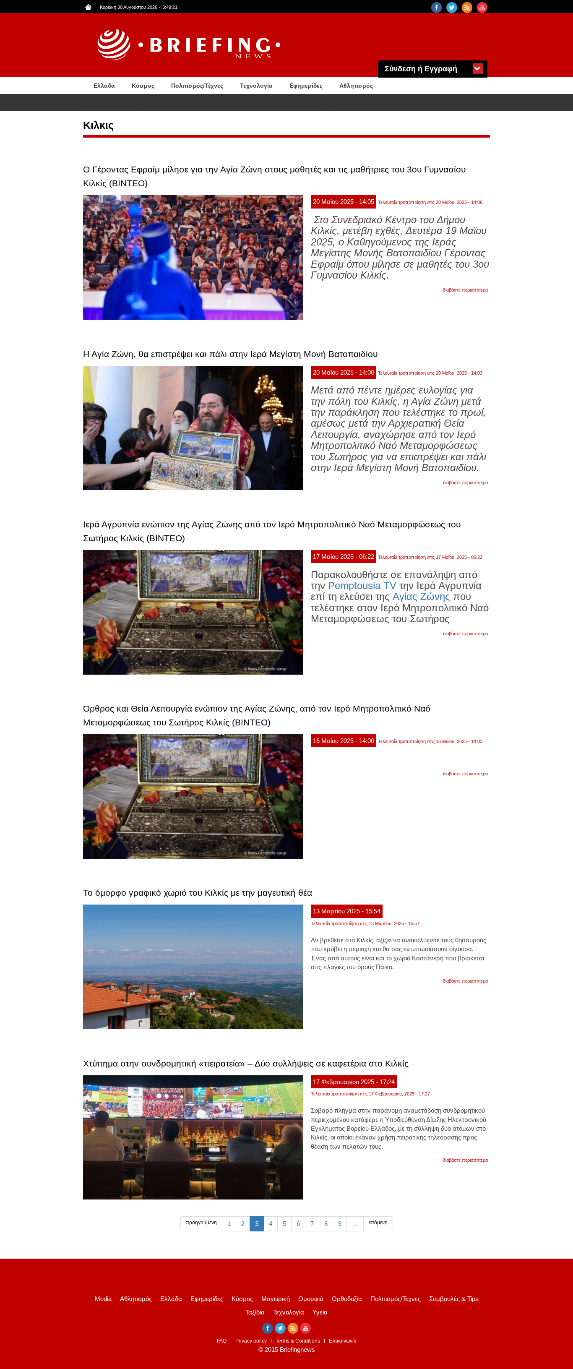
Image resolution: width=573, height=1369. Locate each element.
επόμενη (378, 1223)
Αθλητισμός (356, 85)
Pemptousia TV (362, 585)
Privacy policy (251, 1341)
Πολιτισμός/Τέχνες (197, 85)
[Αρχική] (190, 45)
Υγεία (320, 1312)
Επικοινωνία (343, 1341)
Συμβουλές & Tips (454, 1298)
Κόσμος (143, 85)
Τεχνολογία (256, 85)
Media (103, 1298)
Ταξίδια (255, 1312)
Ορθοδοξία (347, 1298)
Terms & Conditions (298, 1341)
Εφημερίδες (306, 85)
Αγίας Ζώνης (421, 596)
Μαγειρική (275, 1298)
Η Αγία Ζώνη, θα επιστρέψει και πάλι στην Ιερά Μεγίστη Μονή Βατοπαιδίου (230, 354)
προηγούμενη (201, 1223)
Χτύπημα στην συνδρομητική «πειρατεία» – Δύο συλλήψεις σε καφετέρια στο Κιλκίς (246, 1063)
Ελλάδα (104, 85)
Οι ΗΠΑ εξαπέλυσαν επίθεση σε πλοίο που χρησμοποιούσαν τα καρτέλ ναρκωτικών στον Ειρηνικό (229, 103)
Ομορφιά (310, 1298)
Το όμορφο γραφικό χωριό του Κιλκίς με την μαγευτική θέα (197, 892)
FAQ (222, 1341)
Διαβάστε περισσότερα (465, 289)
